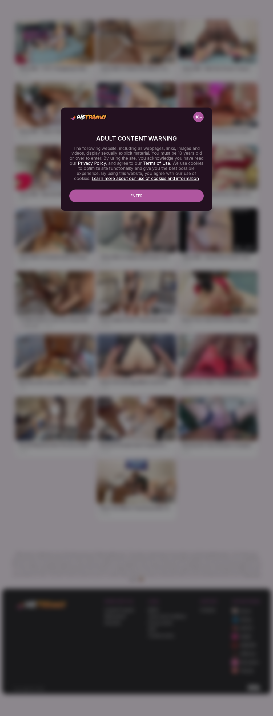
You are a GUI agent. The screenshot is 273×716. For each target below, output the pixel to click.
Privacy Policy (92, 163)
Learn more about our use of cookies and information (145, 178)
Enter (136, 196)
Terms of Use (156, 163)
